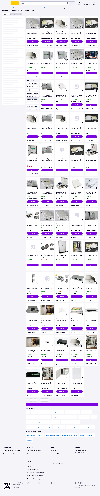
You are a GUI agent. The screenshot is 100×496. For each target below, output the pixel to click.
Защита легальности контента (59, 460)
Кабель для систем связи (87, 435)
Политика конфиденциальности (35, 475)
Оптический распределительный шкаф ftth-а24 (80, 427)
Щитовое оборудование (52, 435)
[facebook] (78, 483)
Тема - (33, 483)
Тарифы (29, 454)
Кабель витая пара (32, 417)
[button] (47, 73)
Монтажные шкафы (49, 8)
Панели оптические (38, 412)
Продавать (30, 457)
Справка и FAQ (55, 454)
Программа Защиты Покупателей (12, 450)
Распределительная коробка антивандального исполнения (43, 422)
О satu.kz (53, 450)
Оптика (94, 417)
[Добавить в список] (37, 27)
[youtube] (75, 483)
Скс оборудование (84, 417)
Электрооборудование (19, 8)
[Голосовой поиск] (67, 3)
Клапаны (29, 440)
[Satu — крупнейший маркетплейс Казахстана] (5, 3)
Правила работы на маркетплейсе (36, 479)
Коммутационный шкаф (72, 412)
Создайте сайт (31, 450)
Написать (32, 41)
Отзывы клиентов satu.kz (34, 469)
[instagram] (81, 483)
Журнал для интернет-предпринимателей (81, 451)
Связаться (47, 105)
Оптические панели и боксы (34, 435)
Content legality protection (58, 463)
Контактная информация (57, 457)
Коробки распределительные (55, 412)
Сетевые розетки (45, 417)
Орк (28, 412)
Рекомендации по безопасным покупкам (14, 454)
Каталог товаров (6, 8)
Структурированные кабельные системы (64, 417)
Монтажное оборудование (35, 8)
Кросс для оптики (59, 427)
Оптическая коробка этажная (70, 422)
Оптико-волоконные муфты (69, 435)
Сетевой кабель (86, 412)
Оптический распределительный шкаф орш (39, 427)
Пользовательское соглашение (35, 472)
